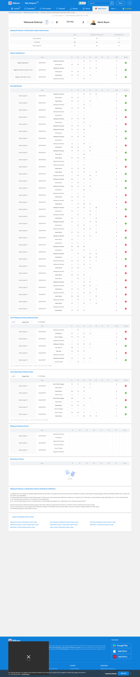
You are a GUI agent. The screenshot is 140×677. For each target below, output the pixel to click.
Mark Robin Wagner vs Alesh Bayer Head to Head (63, 524)
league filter (25, 322)
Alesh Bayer (104, 22)
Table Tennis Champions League (71, 647)
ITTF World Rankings (62, 649)
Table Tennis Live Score (15, 12)
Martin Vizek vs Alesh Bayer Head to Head (61, 527)
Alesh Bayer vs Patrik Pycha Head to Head (101, 524)
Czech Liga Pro (59, 15)
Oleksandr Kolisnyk (33, 22)
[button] (114, 9)
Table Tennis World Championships (51, 647)
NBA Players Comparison (108, 668)
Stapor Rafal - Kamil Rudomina (48, 668)
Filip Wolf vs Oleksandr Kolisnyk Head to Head (103, 522)
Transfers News (74, 668)
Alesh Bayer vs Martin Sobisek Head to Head (22, 527)
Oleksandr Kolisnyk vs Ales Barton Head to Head (23, 522)
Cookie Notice (26, 674)
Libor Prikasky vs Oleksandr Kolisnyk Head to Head (64, 522)
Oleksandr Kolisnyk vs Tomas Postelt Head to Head (24, 524)
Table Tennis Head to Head (30, 12)
